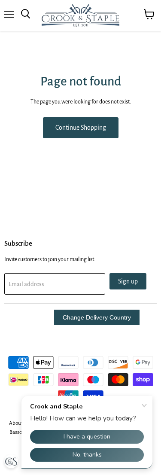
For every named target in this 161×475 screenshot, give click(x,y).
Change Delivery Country (97, 317)
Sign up (128, 281)
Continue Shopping (80, 127)
